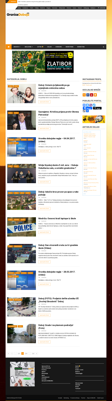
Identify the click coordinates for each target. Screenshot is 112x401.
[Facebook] (87, 94)
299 (26, 353)
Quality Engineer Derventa (89, 155)
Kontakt (60, 398)
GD (39, 90)
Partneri (83, 398)
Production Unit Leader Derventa (90, 167)
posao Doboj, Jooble (87, 131)
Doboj (19, 8)
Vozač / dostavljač (87, 147)
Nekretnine (69, 47)
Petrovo (69, 8)
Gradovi (16, 47)
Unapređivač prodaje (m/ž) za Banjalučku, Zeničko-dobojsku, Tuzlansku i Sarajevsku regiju (90, 135)
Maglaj (48, 8)
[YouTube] (91, 94)
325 (33, 353)
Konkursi (93, 8)
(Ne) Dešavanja (12, 326)
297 (19, 353)
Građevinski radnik (87, 144)
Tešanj (36, 8)
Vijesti (16, 86)
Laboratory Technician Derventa (90, 151)
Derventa (54, 8)
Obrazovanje (18, 246)
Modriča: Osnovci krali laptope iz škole (57, 218)
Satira (39, 47)
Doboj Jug (86, 8)
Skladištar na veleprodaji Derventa (90, 159)
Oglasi (49, 47)
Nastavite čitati (44, 102)
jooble (84, 193)
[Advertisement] (56, 31)
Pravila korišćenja (75, 398)
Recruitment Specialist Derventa (90, 175)
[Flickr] (95, 94)
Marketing (81, 47)
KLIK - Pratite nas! (87, 85)
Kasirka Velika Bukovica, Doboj (90, 186)
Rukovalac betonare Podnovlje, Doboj (91, 182)
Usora (74, 8)
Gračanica (25, 8)
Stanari (80, 8)
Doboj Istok (62, 8)
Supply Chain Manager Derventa (90, 190)
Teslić (31, 8)
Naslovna (28, 47)
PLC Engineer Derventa (88, 171)
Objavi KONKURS (91, 398)
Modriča (42, 8)
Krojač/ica (86, 140)
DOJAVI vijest (100, 398)
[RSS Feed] (84, 94)
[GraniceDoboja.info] (9, 46)
